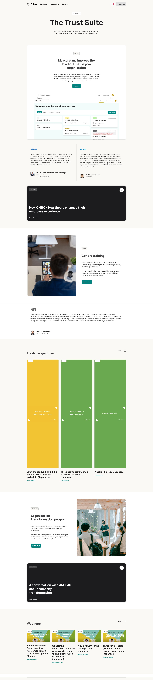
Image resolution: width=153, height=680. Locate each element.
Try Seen (76, 86)
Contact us (121, 4)
